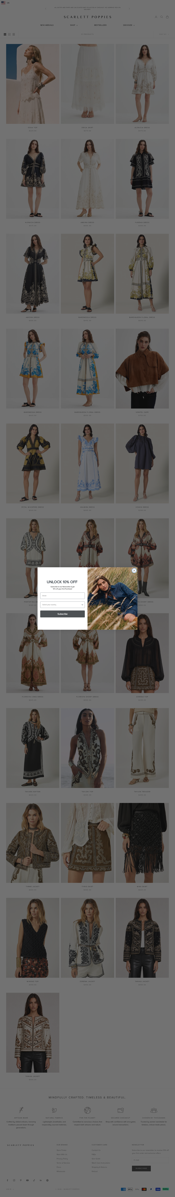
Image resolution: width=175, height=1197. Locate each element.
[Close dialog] (134, 570)
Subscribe (63, 614)
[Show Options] (82, 605)
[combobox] (61, 605)
